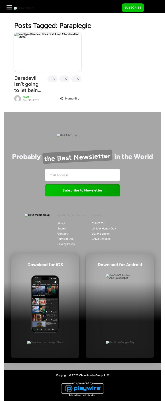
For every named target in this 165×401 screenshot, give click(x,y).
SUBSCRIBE (132, 7)
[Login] (151, 8)
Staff (26, 97)
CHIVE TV (98, 223)
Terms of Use (65, 238)
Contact (62, 233)
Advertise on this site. (82, 395)
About (61, 223)
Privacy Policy (66, 244)
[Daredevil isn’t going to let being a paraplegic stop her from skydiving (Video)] (47, 52)
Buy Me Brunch (101, 233)
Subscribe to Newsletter (82, 190)
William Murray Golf (104, 228)
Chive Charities (101, 238)
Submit (61, 228)
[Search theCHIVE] (115, 6)
